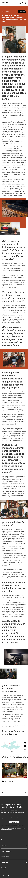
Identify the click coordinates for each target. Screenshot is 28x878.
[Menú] (25, 3)
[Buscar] (22, 3)
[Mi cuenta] (20, 3)
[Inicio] (5, 3)
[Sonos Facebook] (2, 875)
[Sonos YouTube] (9, 875)
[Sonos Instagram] (4, 875)
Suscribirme (14, 822)
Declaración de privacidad (6, 829)
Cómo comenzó (7, 781)
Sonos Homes (5, 11)
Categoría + (22, 11)
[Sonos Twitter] (7, 875)
